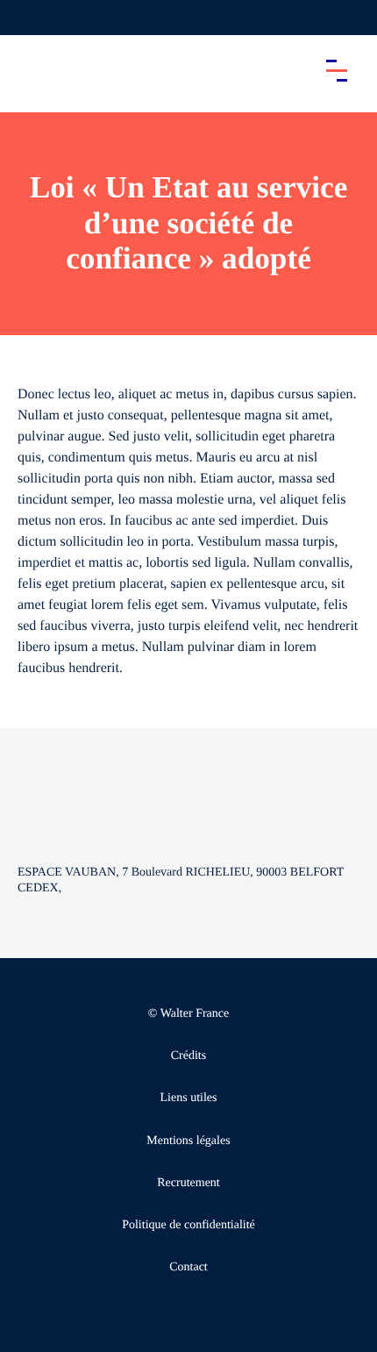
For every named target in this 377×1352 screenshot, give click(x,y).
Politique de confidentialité (188, 1225)
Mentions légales (188, 1141)
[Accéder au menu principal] (336, 70)
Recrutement (188, 1183)
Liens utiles (188, 1098)
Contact (188, 1267)
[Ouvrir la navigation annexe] (28, 17)
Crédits (188, 1055)
